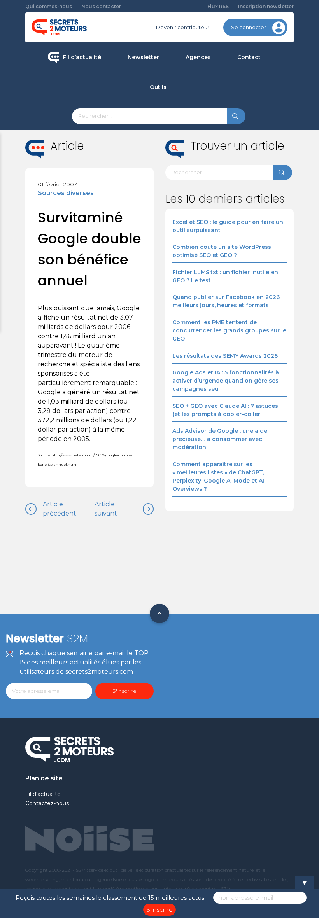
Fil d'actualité (43, 793)
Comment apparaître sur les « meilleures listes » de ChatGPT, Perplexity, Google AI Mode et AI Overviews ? (218, 476)
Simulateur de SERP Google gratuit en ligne (197, 176)
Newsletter (143, 57)
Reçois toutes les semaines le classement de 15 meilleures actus (110, 897)
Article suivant (106, 508)
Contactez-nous (47, 803)
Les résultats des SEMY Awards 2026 (225, 355)
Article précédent (59, 508)
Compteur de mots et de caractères (197, 114)
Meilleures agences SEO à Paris (233, 84)
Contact (249, 57)
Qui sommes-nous (48, 6)
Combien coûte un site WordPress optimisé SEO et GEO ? (221, 251)
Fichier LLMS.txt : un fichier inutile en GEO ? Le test (225, 276)
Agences (198, 57)
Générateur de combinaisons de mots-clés (197, 209)
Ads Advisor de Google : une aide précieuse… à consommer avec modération (219, 439)
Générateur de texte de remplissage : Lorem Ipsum (197, 142)
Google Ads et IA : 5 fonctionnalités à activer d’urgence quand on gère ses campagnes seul (225, 380)
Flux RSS (218, 6)
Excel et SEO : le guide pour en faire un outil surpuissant (227, 226)
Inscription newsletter (266, 6)
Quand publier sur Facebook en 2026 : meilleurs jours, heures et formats (227, 301)
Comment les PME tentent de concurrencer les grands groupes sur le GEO (229, 330)
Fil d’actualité (82, 57)
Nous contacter (101, 6)
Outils (158, 87)
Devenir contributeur (182, 27)
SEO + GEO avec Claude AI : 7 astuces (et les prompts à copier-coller (225, 410)
